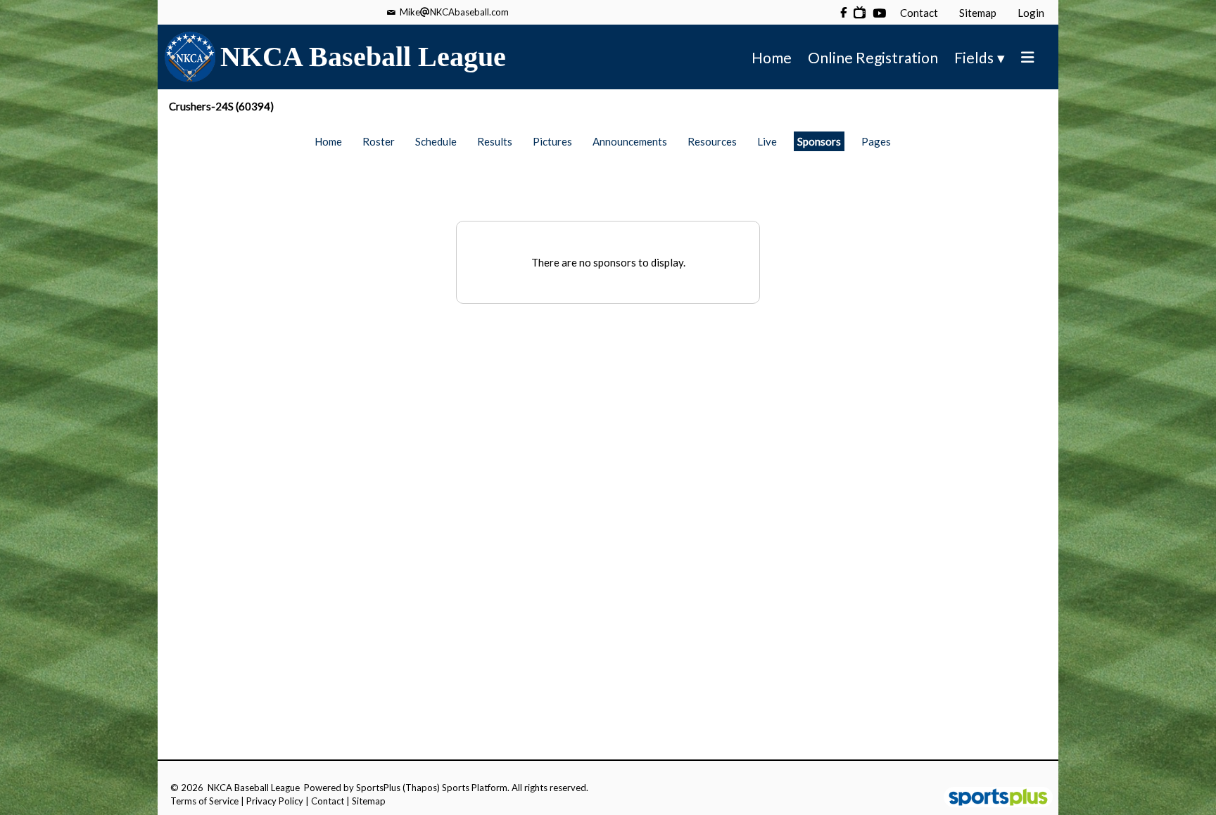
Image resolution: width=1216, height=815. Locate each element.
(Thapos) (421, 787)
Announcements (630, 141)
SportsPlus (378, 787)
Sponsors (819, 141)
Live (767, 141)
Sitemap (369, 801)
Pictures (552, 141)
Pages (876, 141)
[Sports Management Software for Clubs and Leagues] (992, 798)
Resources (712, 141)
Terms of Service (204, 801)
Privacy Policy (274, 801)
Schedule (436, 141)
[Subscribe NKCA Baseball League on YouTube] (860, 12)
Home (328, 141)
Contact (327, 801)
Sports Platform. (475, 787)
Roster (378, 141)
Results (494, 141)
